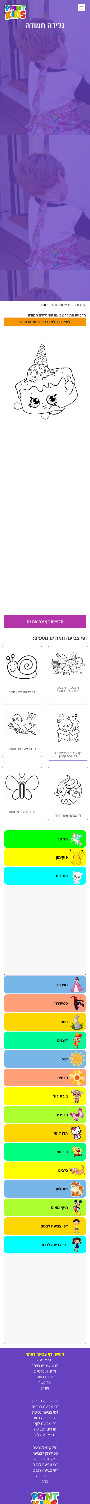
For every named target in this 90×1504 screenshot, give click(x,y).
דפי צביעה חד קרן (45, 1400)
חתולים (62, 1188)
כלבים (63, 1170)
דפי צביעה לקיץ (45, 1423)
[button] (81, 7)
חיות (64, 1021)
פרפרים (61, 1114)
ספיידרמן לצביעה (45, 1453)
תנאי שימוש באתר (45, 1365)
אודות (45, 1388)
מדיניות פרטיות (45, 1371)
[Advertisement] (45, 930)
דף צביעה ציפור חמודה (22, 748)
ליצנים (62, 1040)
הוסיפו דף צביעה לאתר (45, 1354)
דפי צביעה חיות (45, 1417)
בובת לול (60, 1096)
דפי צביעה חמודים (65, 305)
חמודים (62, 875)
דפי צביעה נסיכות (45, 1412)
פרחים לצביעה (45, 1429)
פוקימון (62, 857)
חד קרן (62, 838)
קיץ (65, 1058)
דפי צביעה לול (45, 1434)
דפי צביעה (45, 1359)
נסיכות (62, 984)
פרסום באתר (45, 1376)
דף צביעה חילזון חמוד (22, 692)
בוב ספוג (61, 1151)
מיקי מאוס (59, 1207)
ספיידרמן (60, 1003)
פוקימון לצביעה (45, 1458)
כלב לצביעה (45, 1475)
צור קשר (45, 1382)
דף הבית (81, 305)
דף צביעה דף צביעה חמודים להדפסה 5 (68, 689)
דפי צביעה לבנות (54, 1244)
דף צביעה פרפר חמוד (22, 811)
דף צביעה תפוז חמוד (68, 815)
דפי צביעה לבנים (54, 1226)
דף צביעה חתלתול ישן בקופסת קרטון (68, 754)
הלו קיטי (61, 1133)
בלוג (45, 1481)
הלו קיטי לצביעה (45, 1447)
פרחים (62, 1077)
